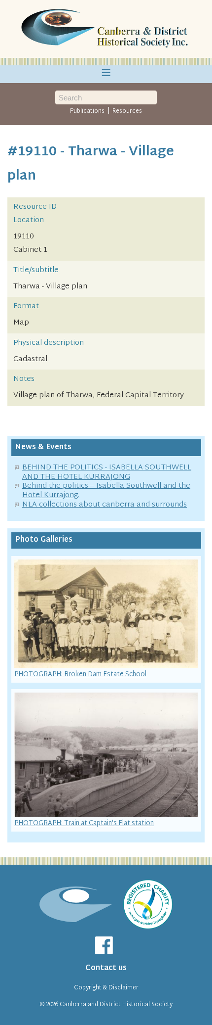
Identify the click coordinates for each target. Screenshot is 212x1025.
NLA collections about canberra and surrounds (104, 505)
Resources (127, 111)
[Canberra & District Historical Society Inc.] (106, 29)
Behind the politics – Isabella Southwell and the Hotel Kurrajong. (106, 490)
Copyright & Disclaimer (106, 987)
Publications (87, 111)
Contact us (106, 968)
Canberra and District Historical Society (116, 1004)
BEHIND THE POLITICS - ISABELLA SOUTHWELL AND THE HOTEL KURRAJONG (106, 472)
